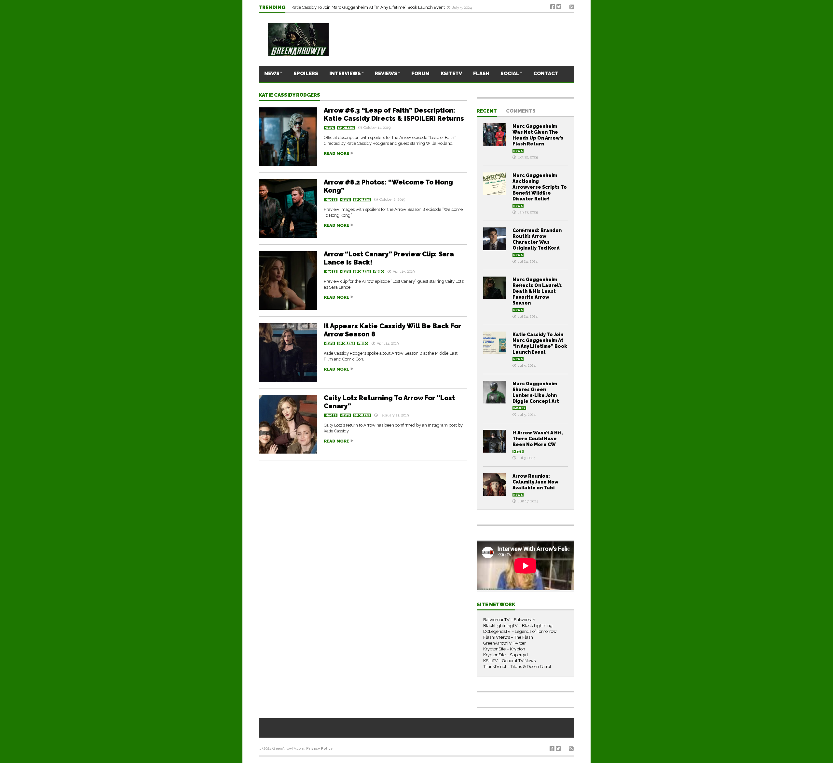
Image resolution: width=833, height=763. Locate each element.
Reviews (386, 73)
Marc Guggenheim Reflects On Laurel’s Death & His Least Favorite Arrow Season (537, 291)
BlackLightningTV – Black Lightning (518, 625)
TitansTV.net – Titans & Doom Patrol (517, 666)
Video (379, 271)
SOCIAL (509, 73)
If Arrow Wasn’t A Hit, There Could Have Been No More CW (537, 438)
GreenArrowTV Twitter (504, 643)
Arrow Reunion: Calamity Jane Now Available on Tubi (535, 481)
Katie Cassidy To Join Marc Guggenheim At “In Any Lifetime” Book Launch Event (369, 7)
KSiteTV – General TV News (509, 660)
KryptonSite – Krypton (504, 649)
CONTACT (545, 73)
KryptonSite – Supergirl (505, 654)
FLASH (481, 73)
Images (330, 199)
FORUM (420, 73)
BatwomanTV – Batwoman (509, 619)
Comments (521, 111)
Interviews (345, 73)
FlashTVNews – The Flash (508, 637)
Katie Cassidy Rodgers (289, 95)
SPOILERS (306, 73)
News (272, 73)
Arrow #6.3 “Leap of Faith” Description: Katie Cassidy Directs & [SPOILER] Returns (394, 114)
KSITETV (451, 73)
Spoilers (346, 127)
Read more (336, 153)
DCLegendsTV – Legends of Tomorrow (520, 631)
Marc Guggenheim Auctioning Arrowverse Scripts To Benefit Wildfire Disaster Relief (539, 187)
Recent (487, 111)
